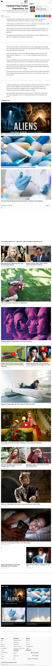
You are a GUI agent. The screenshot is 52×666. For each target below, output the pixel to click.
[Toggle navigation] (2, 1)
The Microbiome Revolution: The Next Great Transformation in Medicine (18, 167)
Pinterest (35, 658)
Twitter (36, 655)
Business (3, 646)
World (2, 644)
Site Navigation (29, 646)
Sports (2, 650)
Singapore (16, 655)
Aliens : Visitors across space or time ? (10, 134)
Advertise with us (17, 640)
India (2, 640)
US (1, 642)
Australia (16, 651)
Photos (2, 656)
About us (28, 640)
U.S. (14, 659)
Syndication (16, 644)
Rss (29, 658)
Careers (28, 644)
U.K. (14, 657)
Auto (2, 654)
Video (2, 658)
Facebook (35, 652)
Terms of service (17, 646)
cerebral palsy (23, 55)
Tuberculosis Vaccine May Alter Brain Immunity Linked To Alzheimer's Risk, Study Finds (22, 201)
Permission (16, 642)
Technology (3, 648)
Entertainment (4, 652)
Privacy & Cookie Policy (19, 648)
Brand (27, 642)
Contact (28, 648)
